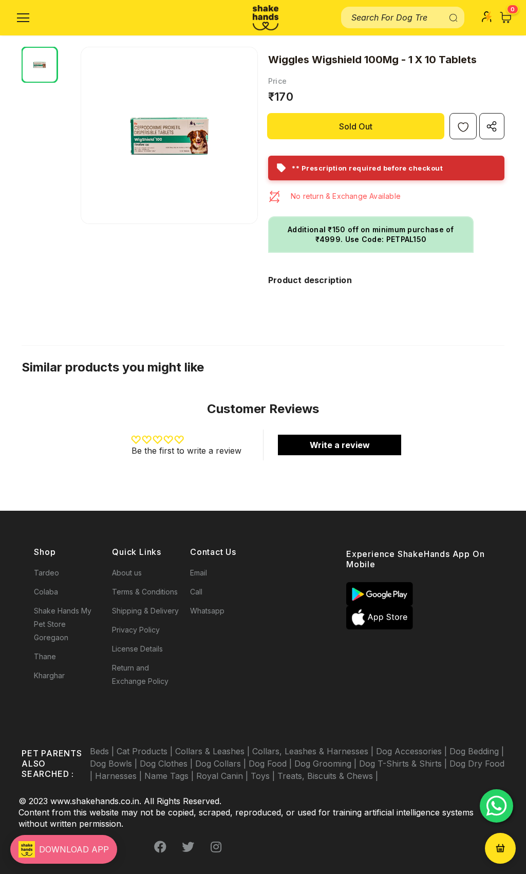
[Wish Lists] (463, 126)
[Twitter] (188, 847)
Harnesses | (119, 776)
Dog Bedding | (476, 751)
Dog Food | (271, 763)
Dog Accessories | (412, 751)
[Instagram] (215, 847)
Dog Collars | (222, 763)
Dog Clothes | (167, 763)
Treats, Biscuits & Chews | (327, 776)
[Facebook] (160, 847)
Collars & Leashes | (213, 751)
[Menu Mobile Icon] (23, 18)
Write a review (340, 445)
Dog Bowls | (115, 763)
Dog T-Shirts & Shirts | (404, 763)
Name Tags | (170, 776)
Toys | (264, 776)
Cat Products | (146, 751)
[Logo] (265, 17)
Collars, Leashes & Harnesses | (314, 751)
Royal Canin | (223, 776)
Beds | (103, 751)
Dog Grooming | (326, 763)
